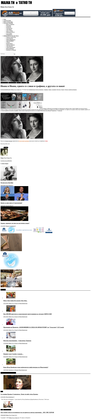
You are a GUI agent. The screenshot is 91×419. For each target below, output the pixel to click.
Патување (8, 25)
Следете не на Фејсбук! (6, 160)
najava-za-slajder (4, 82)
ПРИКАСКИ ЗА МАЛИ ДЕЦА (11, 35)
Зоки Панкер (9, 185)
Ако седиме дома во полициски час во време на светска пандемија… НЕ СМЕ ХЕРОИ (27, 412)
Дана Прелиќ (9, 46)
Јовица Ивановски (10, 39)
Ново (28, 82)
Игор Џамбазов (10, 48)
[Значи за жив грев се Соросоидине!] (14, 200)
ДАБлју (8, 42)
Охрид (62, 89)
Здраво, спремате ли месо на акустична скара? (15, 223)
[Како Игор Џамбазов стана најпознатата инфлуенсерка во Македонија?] (10, 364)
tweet (2, 391)
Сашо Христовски (10, 47)
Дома (4, 19)
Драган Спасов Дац (11, 37)
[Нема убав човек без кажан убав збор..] (10, 298)
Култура (59, 89)
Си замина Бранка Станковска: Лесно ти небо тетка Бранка (19, 394)
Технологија (9, 28)
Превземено (9, 34)
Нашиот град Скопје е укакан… (13, 354)
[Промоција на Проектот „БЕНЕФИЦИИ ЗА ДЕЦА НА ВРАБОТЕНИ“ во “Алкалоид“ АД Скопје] (10, 324)
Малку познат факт (8, 21)
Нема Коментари (23, 303)
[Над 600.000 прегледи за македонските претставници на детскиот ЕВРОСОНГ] (10, 311)
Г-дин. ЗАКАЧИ (12, 82)
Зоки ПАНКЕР (10, 41)
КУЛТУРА (23, 82)
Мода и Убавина (10, 24)
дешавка (46, 89)
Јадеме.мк (8, 27)
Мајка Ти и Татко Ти (7, 7)
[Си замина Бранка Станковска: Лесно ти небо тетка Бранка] (17, 389)
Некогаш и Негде (10, 32)
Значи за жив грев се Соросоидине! (11, 203)
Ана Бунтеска (9, 38)
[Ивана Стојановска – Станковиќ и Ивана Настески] (22, 138)
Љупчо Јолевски (39, 89)
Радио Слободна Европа (71, 89)
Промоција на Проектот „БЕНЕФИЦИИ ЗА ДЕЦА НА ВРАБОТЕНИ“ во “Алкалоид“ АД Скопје (33, 327)
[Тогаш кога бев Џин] (9, 180)
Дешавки (19, 82)
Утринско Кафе (7, 20)
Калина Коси (9, 43)
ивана (50, 89)
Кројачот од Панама (11, 50)
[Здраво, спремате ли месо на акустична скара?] (14, 220)
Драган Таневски (10, 44)
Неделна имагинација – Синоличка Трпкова (17, 340)
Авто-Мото (9, 29)
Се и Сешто (9, 33)
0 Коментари (32, 89)
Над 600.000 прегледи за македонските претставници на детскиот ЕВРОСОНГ (27, 314)
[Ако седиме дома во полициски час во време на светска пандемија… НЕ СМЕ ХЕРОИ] (8, 407)
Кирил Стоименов (10, 226)
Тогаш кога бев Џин (7, 182)
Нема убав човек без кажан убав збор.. (15, 300)
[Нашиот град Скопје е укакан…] (10, 351)
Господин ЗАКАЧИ (8, 23)
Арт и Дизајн (9, 30)
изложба (54, 89)
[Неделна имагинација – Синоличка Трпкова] (10, 337)
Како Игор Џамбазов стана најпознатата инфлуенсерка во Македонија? (25, 367)
